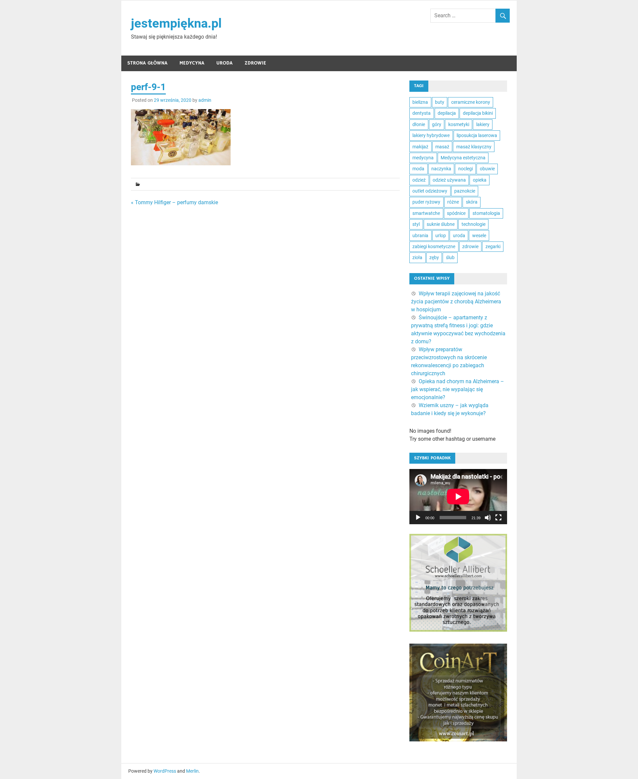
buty (439, 102)
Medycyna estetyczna (463, 157)
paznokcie (464, 191)
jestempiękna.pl (176, 23)
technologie (473, 224)
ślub (450, 257)
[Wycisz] (487, 517)
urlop (440, 235)
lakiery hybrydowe (431, 135)
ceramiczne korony (470, 102)
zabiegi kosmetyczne (433, 246)
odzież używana (449, 180)
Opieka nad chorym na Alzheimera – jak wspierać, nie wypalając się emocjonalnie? (457, 389)
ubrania (420, 235)
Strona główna (147, 63)
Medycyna (191, 63)
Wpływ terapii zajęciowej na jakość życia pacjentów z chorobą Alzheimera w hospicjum (456, 301)
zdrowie (470, 246)
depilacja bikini (478, 113)
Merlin (192, 771)
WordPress (165, 771)
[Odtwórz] (418, 517)
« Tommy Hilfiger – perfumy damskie (174, 202)
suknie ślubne (441, 224)
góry (436, 124)
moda (418, 168)
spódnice (456, 213)
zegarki (492, 246)
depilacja (447, 113)
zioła (417, 257)
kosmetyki (458, 124)
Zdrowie (255, 63)
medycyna (423, 157)
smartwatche (426, 213)
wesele (479, 235)
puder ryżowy (426, 202)
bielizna (420, 102)
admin (204, 100)
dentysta (421, 113)
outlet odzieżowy (429, 191)
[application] (458, 496)
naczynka (441, 168)
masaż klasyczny (473, 146)
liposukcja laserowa (477, 135)
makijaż (420, 146)
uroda (459, 235)
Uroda (224, 63)
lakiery (482, 124)
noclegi (465, 168)
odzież (419, 180)
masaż (442, 146)
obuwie (487, 168)
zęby (434, 257)
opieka (479, 180)
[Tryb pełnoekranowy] (498, 517)
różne (453, 202)
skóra (472, 202)
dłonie (418, 124)
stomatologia (486, 213)
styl (416, 224)
